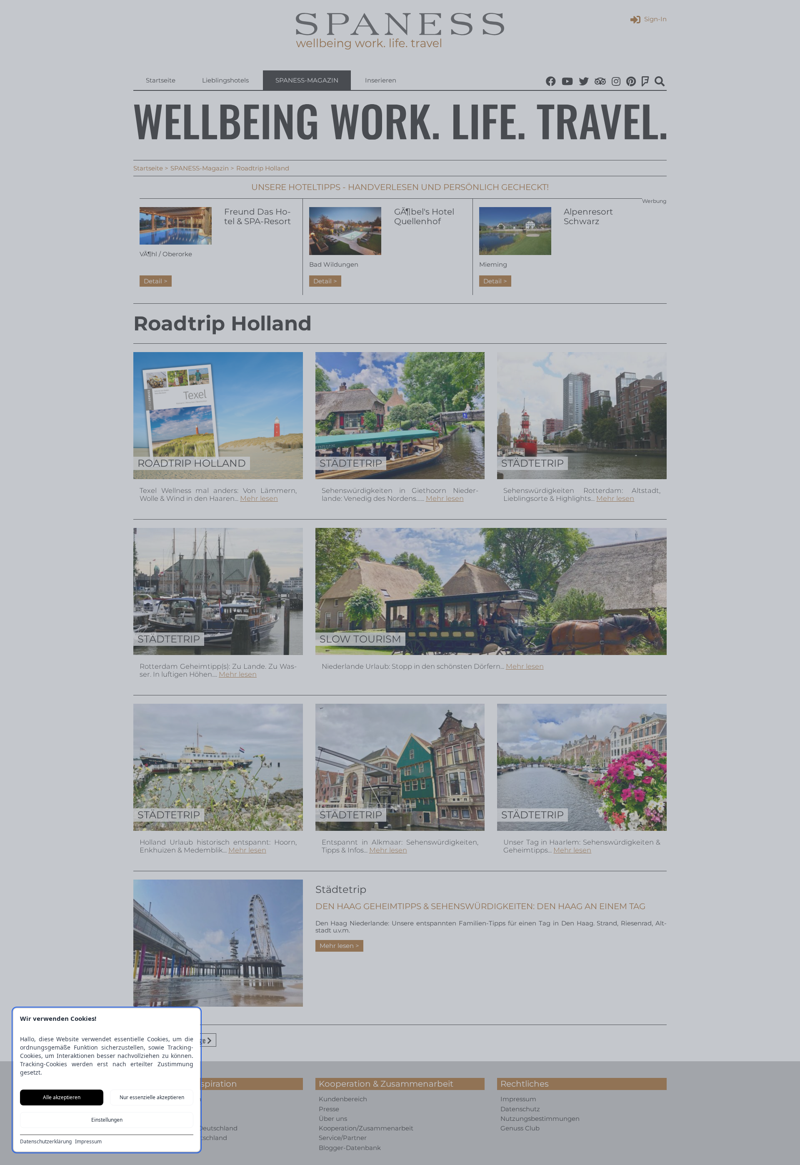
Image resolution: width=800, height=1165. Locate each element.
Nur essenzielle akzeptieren (152, 1097)
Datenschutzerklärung (46, 1141)
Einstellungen (106, 1119)
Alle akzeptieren (61, 1097)
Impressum (88, 1141)
